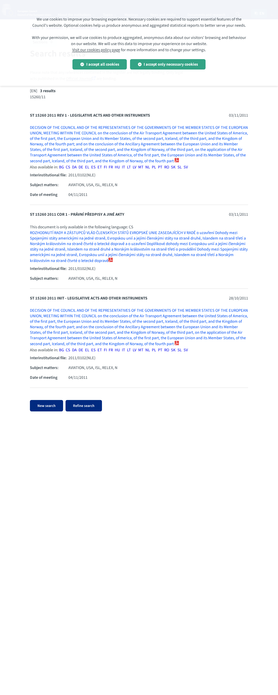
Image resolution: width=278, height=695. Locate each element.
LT (129, 167)
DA (74, 167)
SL (179, 167)
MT (140, 167)
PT (160, 167)
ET (99, 167)
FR (111, 167)
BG (61, 167)
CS (68, 167)
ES (93, 167)
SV (186, 167)
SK (173, 167)
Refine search (83, 405)
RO (166, 167)
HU (117, 167)
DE (81, 167)
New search (46, 405)
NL (147, 167)
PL (154, 167)
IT (123, 167)
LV (134, 167)
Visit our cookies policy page (96, 50)
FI (105, 167)
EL (87, 167)
